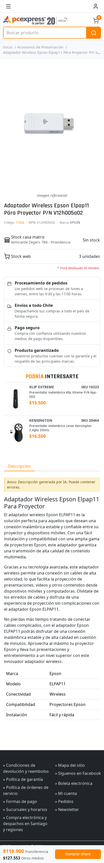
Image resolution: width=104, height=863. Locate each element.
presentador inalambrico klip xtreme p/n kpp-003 (63, 395)
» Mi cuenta (66, 793)
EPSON (75, 222)
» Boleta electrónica (73, 783)
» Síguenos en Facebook (78, 773)
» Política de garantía (23, 779)
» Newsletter (67, 809)
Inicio (7, 47)
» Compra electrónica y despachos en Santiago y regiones (25, 823)
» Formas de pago (20, 801)
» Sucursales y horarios (25, 809)
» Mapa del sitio (70, 765)
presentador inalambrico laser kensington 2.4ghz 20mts (60, 428)
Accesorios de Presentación (40, 47)
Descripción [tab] (19, 466)
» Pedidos (64, 801)
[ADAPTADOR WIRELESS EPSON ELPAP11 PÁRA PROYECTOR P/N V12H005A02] (52, 126)
